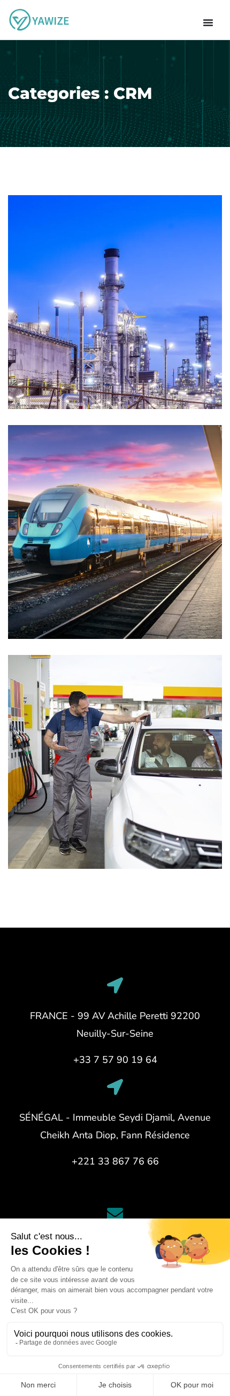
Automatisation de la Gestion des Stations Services (106, 824)
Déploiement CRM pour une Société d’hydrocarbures (103, 364)
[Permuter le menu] (208, 22)
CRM (31, 386)
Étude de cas (70, 846)
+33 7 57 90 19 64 (115, 1059)
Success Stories (76, 386)
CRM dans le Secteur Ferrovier (110, 600)
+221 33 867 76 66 (115, 1161)
